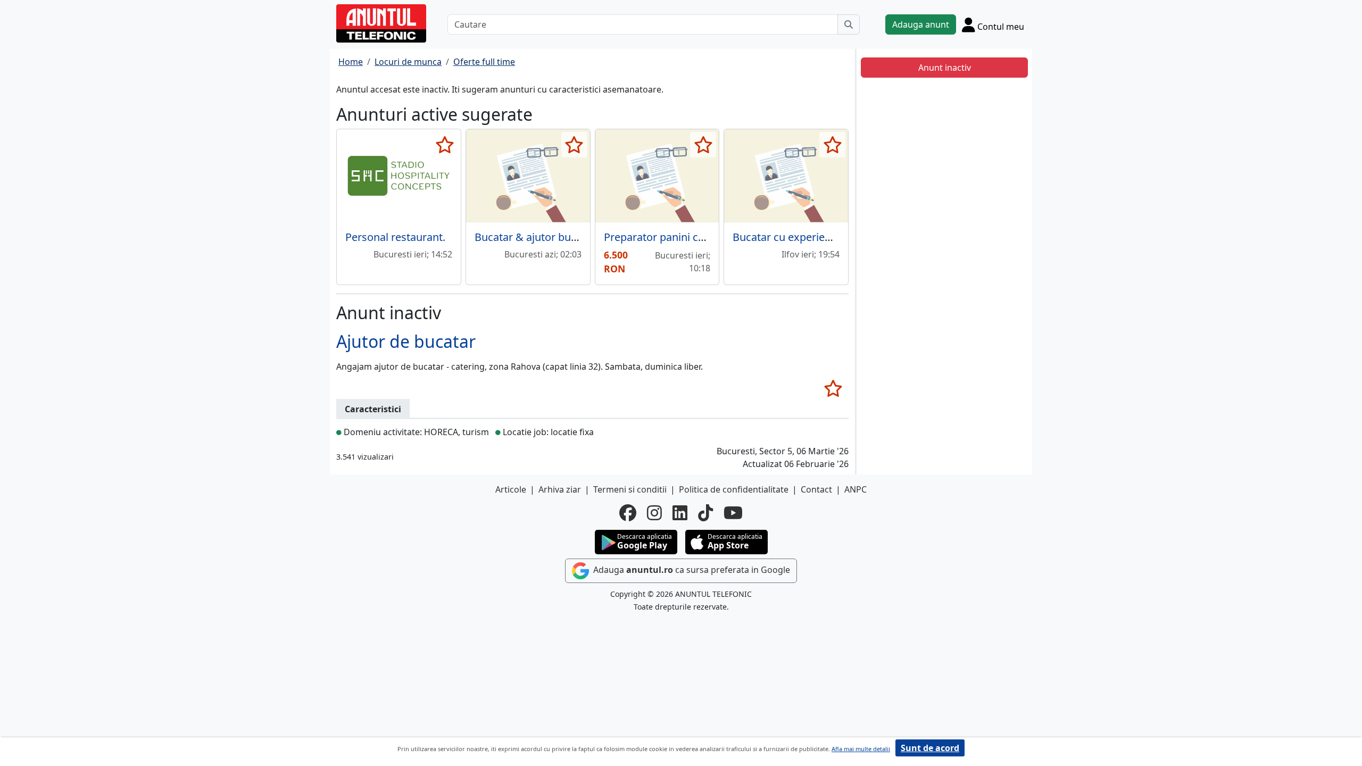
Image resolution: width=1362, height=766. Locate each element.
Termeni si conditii (630, 489)
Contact (816, 489)
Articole (510, 489)
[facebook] (627, 513)
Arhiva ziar (559, 489)
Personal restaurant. (395, 237)
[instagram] (654, 513)
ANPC (855, 489)
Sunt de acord (930, 748)
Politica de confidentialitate (733, 489)
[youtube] (733, 513)
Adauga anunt (920, 24)
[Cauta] (848, 24)
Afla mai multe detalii (861, 749)
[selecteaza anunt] (445, 144)
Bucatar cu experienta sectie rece (814, 237)
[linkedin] (679, 513)
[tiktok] (705, 513)
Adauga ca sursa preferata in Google (690, 570)
